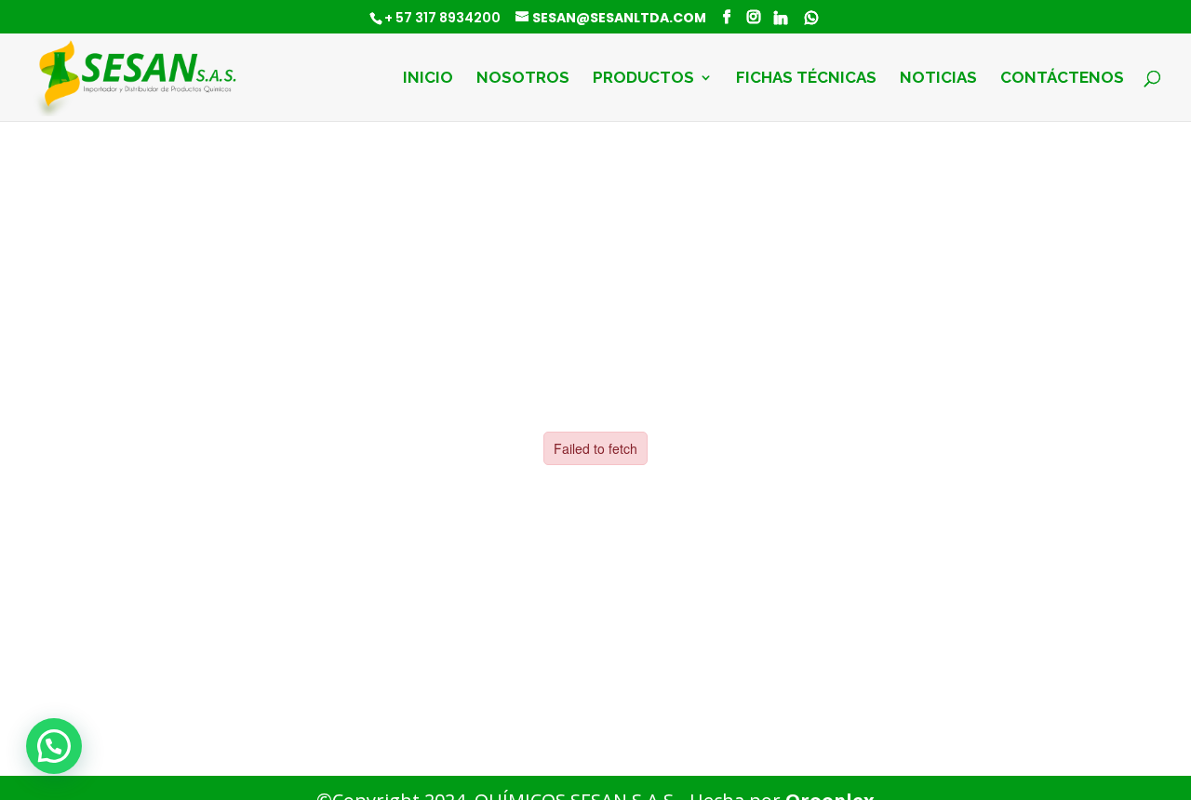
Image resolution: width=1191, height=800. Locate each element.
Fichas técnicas (806, 79)
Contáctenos (1062, 79)
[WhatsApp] (811, 17)
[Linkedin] (780, 17)
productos (643, 79)
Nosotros (522, 79)
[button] (54, 746)
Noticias (938, 79)
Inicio (428, 79)
